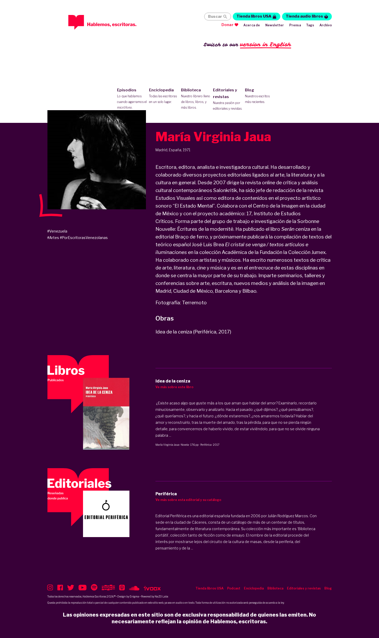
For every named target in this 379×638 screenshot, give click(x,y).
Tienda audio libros (304, 16)
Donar (227, 24)
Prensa (295, 25)
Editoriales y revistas (227, 99)
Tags (310, 25)
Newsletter (274, 25)
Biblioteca (195, 98)
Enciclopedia (163, 96)
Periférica (206, 444)
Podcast (233, 588)
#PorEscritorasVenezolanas (84, 237)
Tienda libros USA (253, 16)
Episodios (132, 98)
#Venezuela (57, 231)
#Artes (53, 237)
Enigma (134, 596)
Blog (257, 96)
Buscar (215, 16)
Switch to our (247, 44)
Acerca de (251, 25)
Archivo (325, 25)
